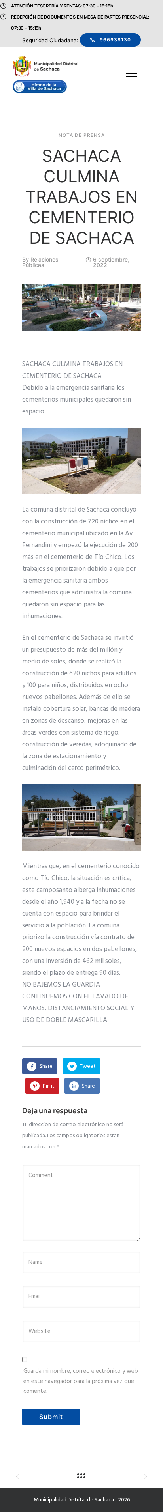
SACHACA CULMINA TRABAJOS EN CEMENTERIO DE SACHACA (81, 197)
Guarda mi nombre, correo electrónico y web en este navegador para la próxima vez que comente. (80, 1381)
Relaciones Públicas (40, 262)
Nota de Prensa (82, 135)
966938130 (115, 40)
